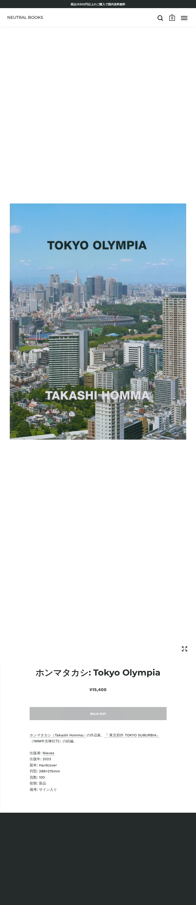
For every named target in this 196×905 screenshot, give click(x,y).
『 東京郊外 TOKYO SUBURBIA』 (132, 735)
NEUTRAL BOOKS (25, 17)
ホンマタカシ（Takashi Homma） (58, 735)
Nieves (48, 753)
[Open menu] (184, 18)
